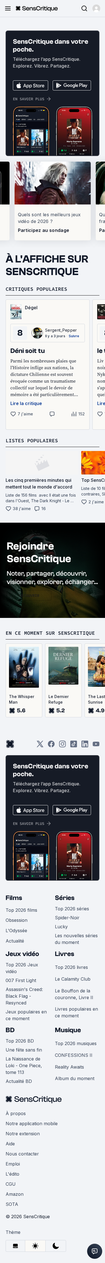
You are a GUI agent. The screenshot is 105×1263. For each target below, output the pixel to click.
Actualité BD (19, 1081)
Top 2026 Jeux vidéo (22, 968)
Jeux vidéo (22, 954)
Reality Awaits (69, 1067)
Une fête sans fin (24, 1050)
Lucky (61, 926)
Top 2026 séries (72, 908)
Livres (64, 954)
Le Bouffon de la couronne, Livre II (74, 994)
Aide (10, 1143)
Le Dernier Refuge (58, 699)
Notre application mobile (32, 1123)
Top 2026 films (21, 910)
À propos (16, 1113)
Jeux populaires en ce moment (26, 1015)
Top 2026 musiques (76, 1043)
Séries (64, 898)
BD (10, 1030)
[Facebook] (51, 745)
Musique (68, 1030)
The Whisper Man (21, 699)
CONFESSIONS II (73, 1055)
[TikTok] (73, 745)
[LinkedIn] (84, 745)
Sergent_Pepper (61, 330)
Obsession (16, 920)
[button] (96, 8)
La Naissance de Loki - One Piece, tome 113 (24, 1065)
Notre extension (23, 1133)
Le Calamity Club (72, 979)
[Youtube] (96, 745)
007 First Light (21, 980)
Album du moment (74, 1078)
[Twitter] (40, 745)
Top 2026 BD (20, 1041)
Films (14, 898)
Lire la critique (26, 403)
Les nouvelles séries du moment (76, 939)
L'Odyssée (16, 930)
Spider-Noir (67, 917)
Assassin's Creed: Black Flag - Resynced (24, 996)
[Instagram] (62, 745)
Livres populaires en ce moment (76, 1012)
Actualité (15, 941)
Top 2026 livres (71, 967)
